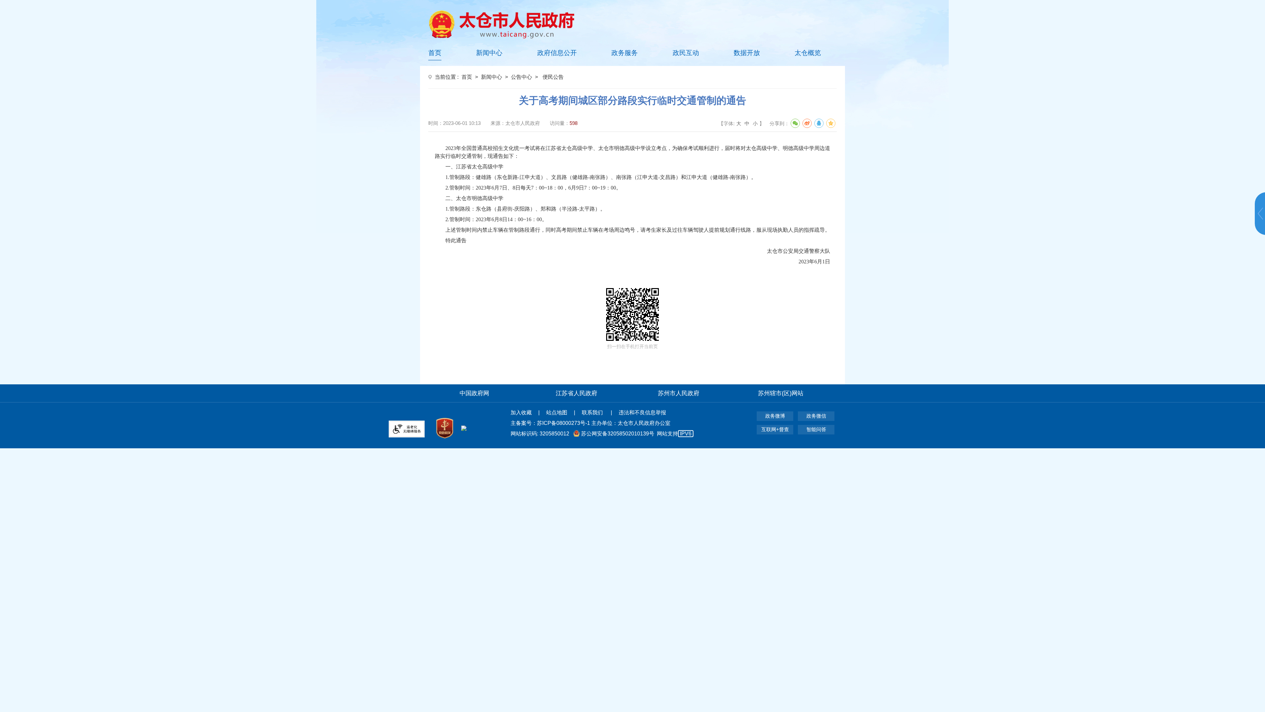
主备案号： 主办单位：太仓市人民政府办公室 (590, 423)
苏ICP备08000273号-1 (563, 423)
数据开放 (747, 52)
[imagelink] (501, 24)
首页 (434, 52)
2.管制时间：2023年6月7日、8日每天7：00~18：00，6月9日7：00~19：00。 (533, 188)
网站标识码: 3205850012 (601, 433)
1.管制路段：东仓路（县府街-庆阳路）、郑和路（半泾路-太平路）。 (525, 209)
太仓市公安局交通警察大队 (798, 251)
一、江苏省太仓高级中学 (474, 166)
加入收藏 (521, 412)
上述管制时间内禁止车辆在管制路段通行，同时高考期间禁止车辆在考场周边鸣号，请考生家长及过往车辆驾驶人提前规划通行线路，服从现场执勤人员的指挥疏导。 (637, 230)
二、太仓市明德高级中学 (474, 198)
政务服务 (624, 52)
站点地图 (556, 412)
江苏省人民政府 (576, 393)
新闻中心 (489, 52)
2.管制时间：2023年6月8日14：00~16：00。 (496, 219)
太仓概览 (808, 52)
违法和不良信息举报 (642, 412)
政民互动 (686, 52)
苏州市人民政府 (678, 393)
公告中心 (521, 77)
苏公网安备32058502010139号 (617, 433)
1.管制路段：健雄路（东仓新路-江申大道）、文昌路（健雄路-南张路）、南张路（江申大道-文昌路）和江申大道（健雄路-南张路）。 (600, 177)
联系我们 (593, 412)
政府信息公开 (557, 52)
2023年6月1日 (814, 261)
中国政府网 (474, 393)
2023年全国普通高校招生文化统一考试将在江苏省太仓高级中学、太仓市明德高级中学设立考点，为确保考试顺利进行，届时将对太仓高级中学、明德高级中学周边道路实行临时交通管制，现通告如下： (632, 152)
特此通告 (455, 240)
